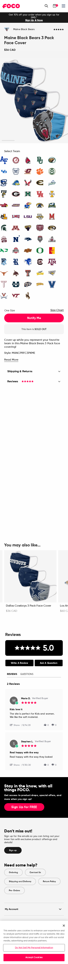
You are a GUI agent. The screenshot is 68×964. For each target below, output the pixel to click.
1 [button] (8, 140)
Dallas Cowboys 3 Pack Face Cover (28, 605)
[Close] (64, 925)
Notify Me (34, 318)
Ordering (13, 872)
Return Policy (49, 881)
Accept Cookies (34, 957)
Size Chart (57, 310)
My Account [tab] (11, 909)
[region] (34, 942)
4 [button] (47, 140)
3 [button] (34, 140)
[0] (54, 6)
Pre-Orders (14, 890)
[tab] (19, 663)
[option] (34, 17)
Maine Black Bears (24, 29)
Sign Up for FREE (24, 807)
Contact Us (35, 872)
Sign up (13, 850)
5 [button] (60, 140)
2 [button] (21, 140)
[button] (16, 725)
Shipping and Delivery (20, 881)
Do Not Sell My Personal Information (34, 948)
